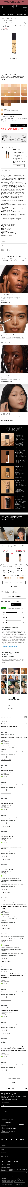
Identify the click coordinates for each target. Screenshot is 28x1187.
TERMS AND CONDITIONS (7, 1170)
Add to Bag (20, 125)
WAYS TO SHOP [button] (4, 1156)
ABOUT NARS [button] (3, 1145)
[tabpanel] (8, 566)
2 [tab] (13, 586)
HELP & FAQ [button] (3, 1152)
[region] (14, 1179)
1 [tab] (11, 586)
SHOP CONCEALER (5, 342)
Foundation (19, 14)
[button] (1, 2)
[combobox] (14, 11)
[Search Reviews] (25, 717)
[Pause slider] (25, 2)
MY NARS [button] (3, 1149)
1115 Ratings (16, 25)
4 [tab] (15, 586)
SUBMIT (5, 1134)
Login (22, 139)
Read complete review (9, 646)
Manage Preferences (7, 1184)
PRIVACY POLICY (5, 1167)
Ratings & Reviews (9, 592)
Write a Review (22, 25)
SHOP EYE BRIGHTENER (7, 381)
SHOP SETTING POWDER (7, 420)
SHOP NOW (18, 165)
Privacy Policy (21, 1124)
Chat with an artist (11, 140)
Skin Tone (3, 81)
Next (27, 157)
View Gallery (14, 524)
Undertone (17, 81)
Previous (1, 157)
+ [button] (9, 125)
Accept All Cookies (19, 1184)
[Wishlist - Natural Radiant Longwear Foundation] (25, 22)
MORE (3, 79)
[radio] (7, 116)
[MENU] (2, 7)
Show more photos (14, 700)
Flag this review (6, 760)
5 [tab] (16, 586)
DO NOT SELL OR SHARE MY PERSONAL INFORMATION (14, 1169)
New (4, 14)
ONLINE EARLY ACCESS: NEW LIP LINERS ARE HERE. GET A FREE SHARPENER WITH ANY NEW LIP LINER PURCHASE (14, 2)
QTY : (2, 125)
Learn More (7, 534)
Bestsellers (10, 14)
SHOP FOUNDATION (5, 302)
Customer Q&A (7, 1088)
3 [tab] (14, 586)
